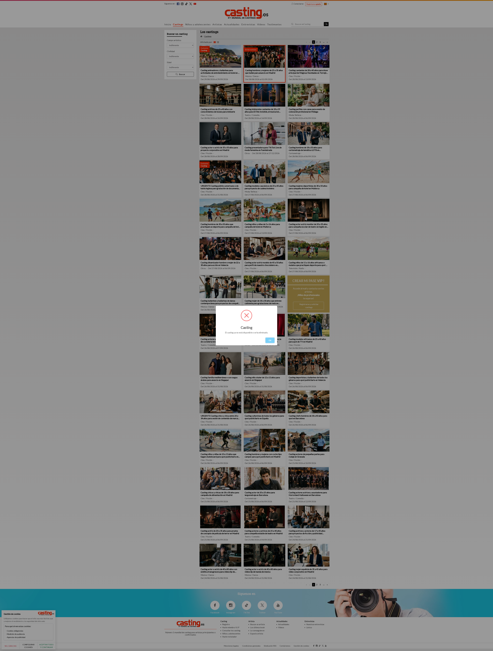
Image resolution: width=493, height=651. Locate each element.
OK (270, 340)
